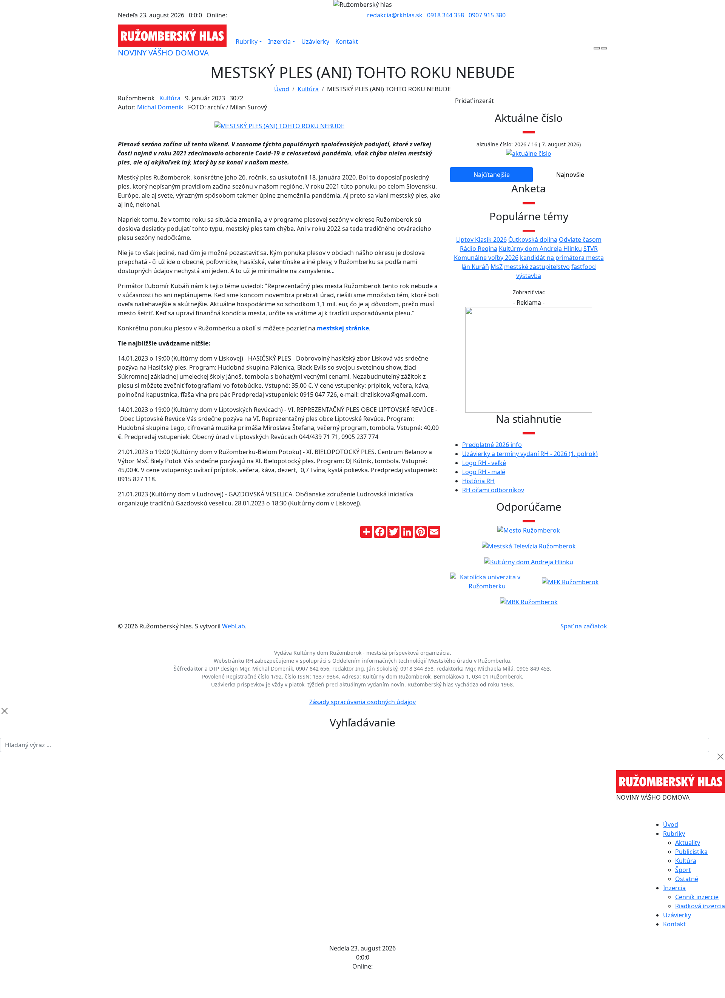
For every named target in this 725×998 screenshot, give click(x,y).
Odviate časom (580, 239)
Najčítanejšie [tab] (492, 174)
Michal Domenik (160, 107)
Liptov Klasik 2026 (481, 239)
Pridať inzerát (474, 101)
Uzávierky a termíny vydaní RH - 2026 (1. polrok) (530, 454)
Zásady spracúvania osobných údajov (362, 702)
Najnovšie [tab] (570, 174)
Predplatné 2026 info (492, 445)
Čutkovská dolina (532, 239)
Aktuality (687, 842)
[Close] (4, 710)
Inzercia (279, 41)
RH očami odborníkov (493, 490)
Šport (683, 870)
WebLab (233, 626)
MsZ (497, 267)
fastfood (583, 267)
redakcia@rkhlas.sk (395, 15)
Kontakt (346, 41)
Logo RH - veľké (484, 463)
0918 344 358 (445, 15)
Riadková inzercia (700, 906)
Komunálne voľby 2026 (486, 257)
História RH (478, 481)
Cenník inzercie (697, 897)
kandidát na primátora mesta (562, 257)
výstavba (528, 276)
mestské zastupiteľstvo (537, 267)
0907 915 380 (487, 15)
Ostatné (686, 879)
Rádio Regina (478, 248)
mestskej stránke (343, 328)
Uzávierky (315, 41)
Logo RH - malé (483, 472)
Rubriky (247, 41)
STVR (590, 248)
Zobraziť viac (529, 292)
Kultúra (308, 89)
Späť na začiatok (583, 626)
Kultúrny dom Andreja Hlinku (540, 248)
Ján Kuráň (475, 267)
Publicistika (691, 852)
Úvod (281, 89)
